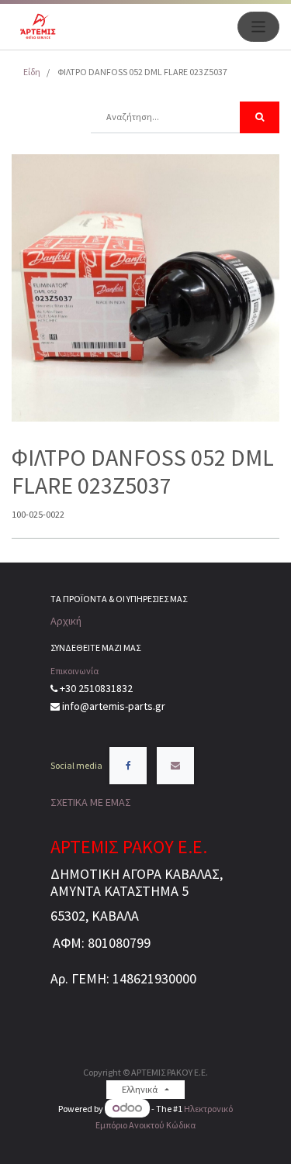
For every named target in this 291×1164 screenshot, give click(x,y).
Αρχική (65, 621)
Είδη (31, 71)
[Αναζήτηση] (259, 117)
